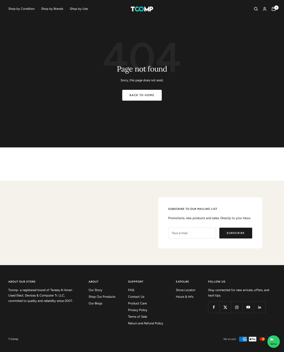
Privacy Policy (137, 310)
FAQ (131, 290)
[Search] (256, 9)
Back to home (142, 95)
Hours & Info (185, 297)
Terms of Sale (137, 317)
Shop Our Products (102, 297)
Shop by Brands (52, 9)
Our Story (95, 290)
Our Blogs (95, 303)
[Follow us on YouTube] (248, 307)
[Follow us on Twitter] (225, 307)
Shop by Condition (21, 9)
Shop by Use (79, 9)
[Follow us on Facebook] (214, 307)
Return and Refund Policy (145, 323)
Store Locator (185, 290)
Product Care (137, 303)
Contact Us (136, 297)
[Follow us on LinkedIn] (259, 307)
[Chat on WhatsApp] (273, 341)
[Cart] (274, 9)
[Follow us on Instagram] (236, 307)
